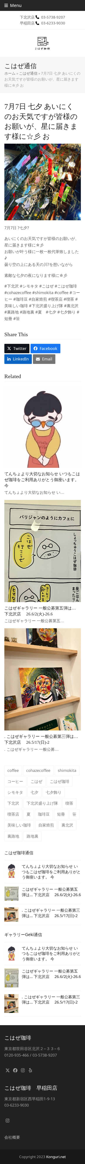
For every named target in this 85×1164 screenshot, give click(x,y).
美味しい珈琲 (19, 825)
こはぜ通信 (28, 73)
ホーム (9, 73)
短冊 (61, 814)
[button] (13, 5)
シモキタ (15, 792)
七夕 (34, 792)
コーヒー (15, 781)
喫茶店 (13, 814)
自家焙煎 (46, 825)
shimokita (67, 770)
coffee (13, 770)
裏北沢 (67, 825)
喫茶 (69, 803)
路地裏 (32, 836)
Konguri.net (56, 1156)
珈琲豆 (44, 814)
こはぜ (36, 781)
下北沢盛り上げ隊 (42, 803)
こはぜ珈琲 (59, 781)
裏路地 (13, 836)
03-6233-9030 (53, 23)
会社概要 (12, 1137)
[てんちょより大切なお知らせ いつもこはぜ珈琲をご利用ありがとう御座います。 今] (42, 426)
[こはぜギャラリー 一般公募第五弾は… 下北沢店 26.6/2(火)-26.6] (42, 550)
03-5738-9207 (53, 17)
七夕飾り (53, 792)
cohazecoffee (38, 770)
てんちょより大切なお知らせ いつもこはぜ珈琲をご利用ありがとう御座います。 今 (42, 480)
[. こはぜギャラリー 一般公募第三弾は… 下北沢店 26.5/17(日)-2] (42, 679)
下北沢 (13, 803)
